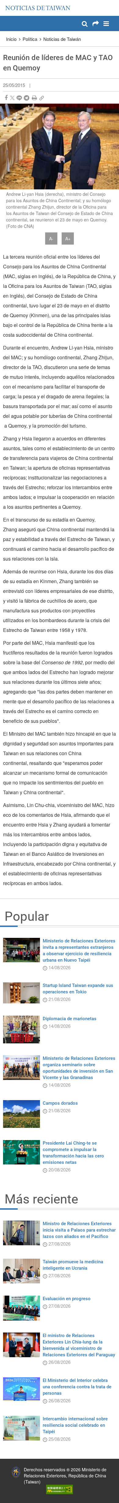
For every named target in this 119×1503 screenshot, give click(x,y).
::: (6, 3)
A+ (67, 238)
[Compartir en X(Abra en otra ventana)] (12, 98)
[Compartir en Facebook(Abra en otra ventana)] (6, 98)
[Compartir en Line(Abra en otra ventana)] (19, 98)
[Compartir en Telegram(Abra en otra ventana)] (26, 98)
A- (51, 238)
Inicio (11, 39)
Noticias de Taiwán (62, 39)
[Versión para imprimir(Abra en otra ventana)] (34, 98)
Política (30, 39)
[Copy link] (41, 98)
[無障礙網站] (59, 1489)
